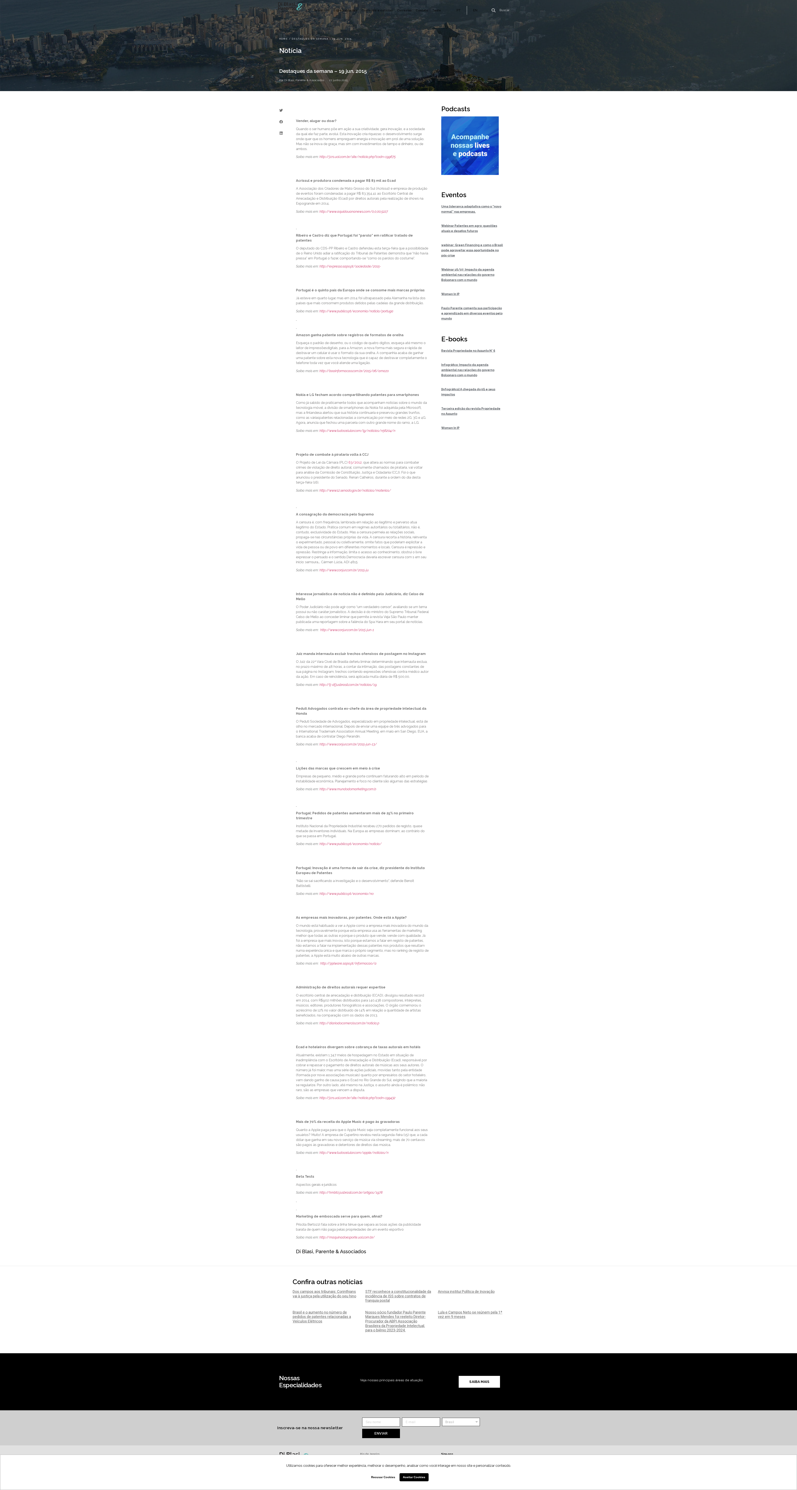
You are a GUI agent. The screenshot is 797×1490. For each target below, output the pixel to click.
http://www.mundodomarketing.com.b (347, 789)
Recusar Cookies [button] (383, 1477)
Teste (436, 10)
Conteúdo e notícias (377, 10)
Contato (422, 10)
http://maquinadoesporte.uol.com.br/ (347, 1237)
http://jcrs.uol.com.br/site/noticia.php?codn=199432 (357, 1098)
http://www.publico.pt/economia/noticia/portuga (356, 311)
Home (283, 39)
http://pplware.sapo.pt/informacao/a (348, 963)
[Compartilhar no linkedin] (281, 133)
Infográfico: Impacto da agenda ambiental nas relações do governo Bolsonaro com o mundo (467, 370)
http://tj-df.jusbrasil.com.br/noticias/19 (348, 685)
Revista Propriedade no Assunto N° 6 (468, 350)
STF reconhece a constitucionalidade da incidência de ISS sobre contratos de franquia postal (398, 1296)
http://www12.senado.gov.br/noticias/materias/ (355, 490)
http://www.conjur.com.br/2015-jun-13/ (348, 744)
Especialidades (345, 10)
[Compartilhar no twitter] (281, 110)
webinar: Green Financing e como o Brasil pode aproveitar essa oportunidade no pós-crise (472, 250)
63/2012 (355, 462)
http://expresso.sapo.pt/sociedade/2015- (350, 266)
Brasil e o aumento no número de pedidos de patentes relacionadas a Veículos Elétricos (322, 1316)
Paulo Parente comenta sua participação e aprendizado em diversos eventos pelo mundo (471, 313)
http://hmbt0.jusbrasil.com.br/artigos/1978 (351, 1192)
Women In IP (450, 294)
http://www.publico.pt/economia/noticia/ (350, 844)
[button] (479, 1382)
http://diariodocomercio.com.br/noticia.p (349, 1023)
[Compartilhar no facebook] (281, 121)
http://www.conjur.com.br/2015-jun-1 (347, 630)
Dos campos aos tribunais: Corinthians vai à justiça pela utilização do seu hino (324, 1293)
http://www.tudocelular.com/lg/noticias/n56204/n (357, 431)
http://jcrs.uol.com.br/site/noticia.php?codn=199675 (357, 157)
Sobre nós (322, 10)
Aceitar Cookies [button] (414, 1477)
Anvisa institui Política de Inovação (466, 1291)
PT (459, 10)
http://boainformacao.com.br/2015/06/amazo (354, 371)
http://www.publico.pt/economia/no (346, 894)
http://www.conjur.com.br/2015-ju (344, 570)
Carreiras (404, 10)
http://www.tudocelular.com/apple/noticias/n (354, 1153)
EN (475, 10)
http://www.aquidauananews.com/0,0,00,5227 (353, 212)
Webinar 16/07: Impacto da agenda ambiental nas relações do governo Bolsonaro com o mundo (467, 275)
